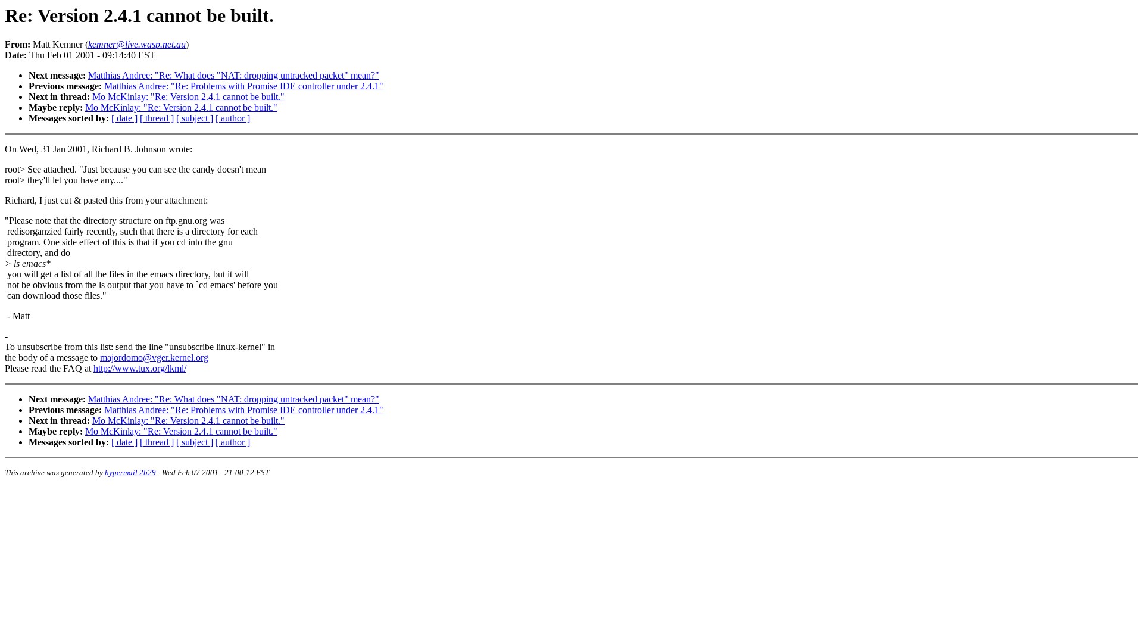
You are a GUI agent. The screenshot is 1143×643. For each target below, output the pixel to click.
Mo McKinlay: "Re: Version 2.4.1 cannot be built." (188, 97)
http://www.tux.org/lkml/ (139, 368)
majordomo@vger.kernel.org (154, 357)
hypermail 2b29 (130, 472)
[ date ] (124, 118)
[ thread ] (157, 118)
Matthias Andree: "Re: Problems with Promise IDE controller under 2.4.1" (243, 86)
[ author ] (233, 118)
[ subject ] (194, 118)
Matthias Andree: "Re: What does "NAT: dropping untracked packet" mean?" (233, 75)
